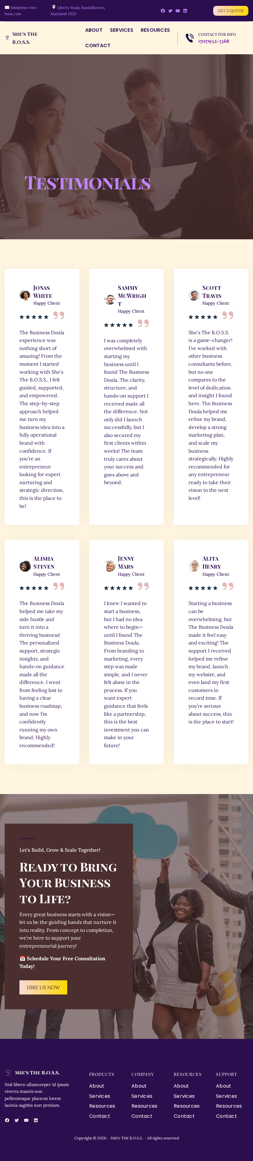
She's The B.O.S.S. (37, 1072)
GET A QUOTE (231, 10)
